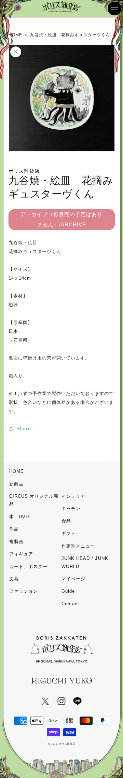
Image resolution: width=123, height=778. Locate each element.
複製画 (16, 541)
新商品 (16, 483)
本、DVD (19, 516)
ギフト (69, 533)
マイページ (73, 578)
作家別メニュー (78, 546)
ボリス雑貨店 (67, 743)
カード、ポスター (28, 566)
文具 (14, 578)
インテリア (73, 496)
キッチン (71, 508)
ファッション (23, 591)
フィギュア (21, 553)
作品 (14, 529)
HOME (16, 471)
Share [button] (23, 428)
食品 (66, 521)
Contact (70, 603)
